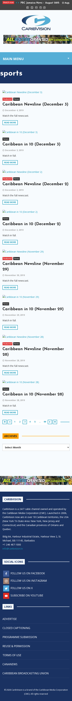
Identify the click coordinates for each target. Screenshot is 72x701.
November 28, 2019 (15, 360)
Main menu (13, 59)
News (16, 99)
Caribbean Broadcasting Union (26, 673)
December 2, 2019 (14, 190)
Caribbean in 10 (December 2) (32, 224)
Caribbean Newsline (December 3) (35, 105)
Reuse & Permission (16, 646)
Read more (10, 122)
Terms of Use (12, 655)
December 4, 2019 (14, 110)
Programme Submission (20, 637)
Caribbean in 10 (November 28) (33, 394)
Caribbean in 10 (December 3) (31, 144)
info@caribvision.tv (13, 548)
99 (45, 421)
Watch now (8, 2)
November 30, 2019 (15, 275)
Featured (7, 99)
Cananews (10, 664)
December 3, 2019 (14, 150)
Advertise (10, 619)
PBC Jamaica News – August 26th (40, 3)
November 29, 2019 (15, 315)
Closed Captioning (16, 628)
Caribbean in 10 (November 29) (33, 309)
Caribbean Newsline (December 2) (35, 184)
